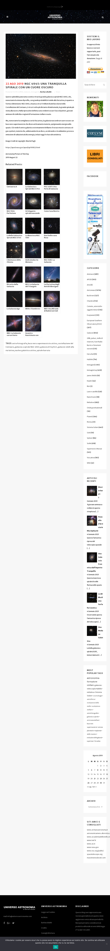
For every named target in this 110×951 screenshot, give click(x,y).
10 (104, 770)
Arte (88, 285)
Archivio (44, 917)
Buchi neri (90, 296)
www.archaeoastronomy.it (97, 830)
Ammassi (90, 274)
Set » (94, 787)
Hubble (90, 359)
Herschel (90, 354)
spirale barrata (43, 350)
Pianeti (89, 417)
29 (98, 783)
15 (98, 774)
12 (88, 774)
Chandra (90, 301)
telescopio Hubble (94, 689)
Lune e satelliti (92, 392)
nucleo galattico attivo (25, 350)
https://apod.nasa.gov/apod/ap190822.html (23, 147)
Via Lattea (91, 458)
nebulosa (90, 692)
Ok (55, 947)
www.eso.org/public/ (95, 851)
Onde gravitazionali (94, 408)
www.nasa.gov (93, 847)
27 (92, 783)
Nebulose (90, 402)
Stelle (89, 443)
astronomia (93, 678)
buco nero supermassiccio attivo (42, 343)
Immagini (34, 92)
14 (95, 774)
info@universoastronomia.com (19, 916)
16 (101, 774)
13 (91, 774)
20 (92, 779)
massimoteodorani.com (96, 858)
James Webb (91, 375)
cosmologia (97, 696)
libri (88, 386)
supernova (90, 741)
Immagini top (92, 370)
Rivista (89, 422)
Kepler (89, 381)
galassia (98, 685)
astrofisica (91, 699)
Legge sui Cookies (48, 912)
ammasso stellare (93, 720)
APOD (21, 92)
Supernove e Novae (94, 449)
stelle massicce (91, 734)
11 (107, 770)
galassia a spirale (93, 717)
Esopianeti (91, 315)
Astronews (91, 290)
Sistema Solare (92, 427)
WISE (89, 463)
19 (88, 779)
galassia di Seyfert (48, 347)
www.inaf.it (91, 840)
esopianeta (98, 731)
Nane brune (91, 397)
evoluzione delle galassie (94, 738)
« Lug (89, 787)
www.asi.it (91, 844)
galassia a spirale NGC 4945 (27, 347)
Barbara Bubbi (46, 92)
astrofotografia (19, 343)
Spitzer (89, 438)
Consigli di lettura (48, 933)
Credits (44, 928)
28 (95, 783)
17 (104, 774)
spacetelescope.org (94, 854)
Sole (88, 433)
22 (98, 779)
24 (104, 779)
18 (107, 774)
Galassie (27, 92)
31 (104, 783)
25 (107, 779)
